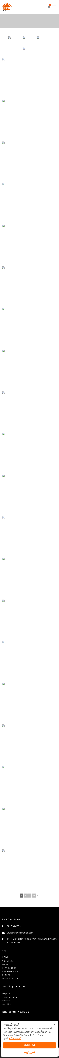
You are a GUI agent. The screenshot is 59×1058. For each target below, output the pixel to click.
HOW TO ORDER (10, 968)
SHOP (5, 964)
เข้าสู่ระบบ (6, 993)
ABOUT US (7, 961)
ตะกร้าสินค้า (7, 1004)
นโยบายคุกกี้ (15, 1038)
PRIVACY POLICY (10, 978)
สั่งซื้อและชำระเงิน (9, 997)
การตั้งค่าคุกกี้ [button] (29, 1053)
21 (34, 895)
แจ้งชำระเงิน (7, 1000)
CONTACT (7, 975)
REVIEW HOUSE (10, 971)
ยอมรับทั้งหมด (29, 1045)
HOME (5, 957)
